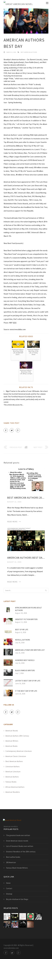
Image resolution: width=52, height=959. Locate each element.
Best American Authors (29, 52)
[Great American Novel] (18, 4)
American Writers (11, 741)
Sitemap (9, 894)
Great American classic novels (17, 841)
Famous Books (10, 782)
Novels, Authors (22, 640)
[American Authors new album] (14, 924)
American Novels (11, 731)
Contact (9, 888)
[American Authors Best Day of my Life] (26, 539)
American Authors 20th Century (17, 736)
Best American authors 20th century (26, 497)
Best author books (13, 857)
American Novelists (12, 792)
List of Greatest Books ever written (19, 846)
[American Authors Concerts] (22, 924)
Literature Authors (12, 766)
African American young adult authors (28, 609)
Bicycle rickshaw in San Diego (17, 899)
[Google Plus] (18, 430)
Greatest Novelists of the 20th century (20, 851)
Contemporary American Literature (18, 751)
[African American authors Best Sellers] (30, 916)
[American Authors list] (38, 916)
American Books (11, 746)
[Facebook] (6, 430)
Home (8, 883)
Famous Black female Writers (17, 868)
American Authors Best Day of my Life (26, 557)
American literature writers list (30, 650)
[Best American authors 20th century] (26, 479)
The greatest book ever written (18, 835)
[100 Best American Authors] (22, 916)
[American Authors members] (7, 924)
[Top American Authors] (30, 924)
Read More (12, 521)
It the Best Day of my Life (26, 691)
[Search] (45, 590)
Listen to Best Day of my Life (27, 681)
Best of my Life (21, 629)
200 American (11, 862)
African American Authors (14, 787)
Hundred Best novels (24, 660)
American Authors (12, 777)
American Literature (12, 771)
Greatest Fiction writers (26, 619)
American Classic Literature (15, 756)
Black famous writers (25, 670)
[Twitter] (12, 430)
